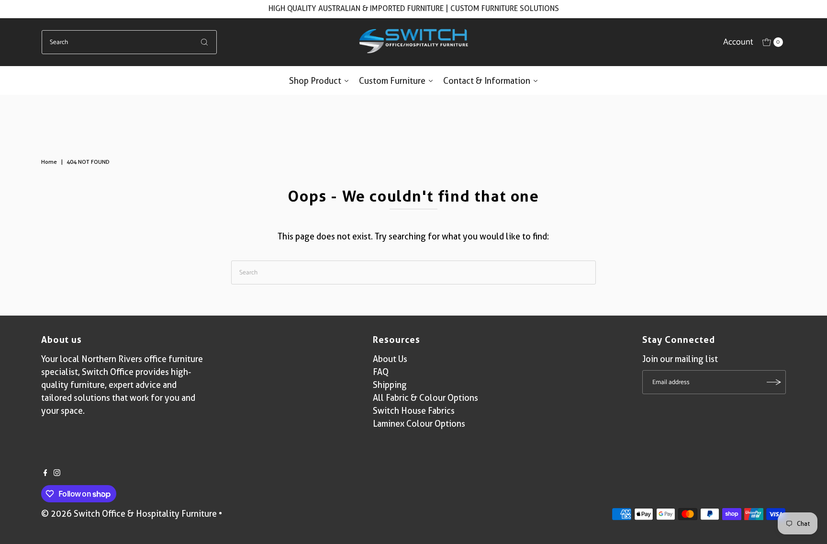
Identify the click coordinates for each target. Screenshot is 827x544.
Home (49, 161)
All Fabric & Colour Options (425, 398)
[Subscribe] (774, 382)
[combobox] (129, 42)
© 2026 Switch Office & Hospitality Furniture (129, 514)
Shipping (390, 385)
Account (738, 42)
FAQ (381, 372)
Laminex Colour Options (419, 424)
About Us (390, 359)
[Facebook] (45, 473)
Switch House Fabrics (414, 411)
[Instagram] (57, 473)
